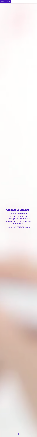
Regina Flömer (5, 1)
